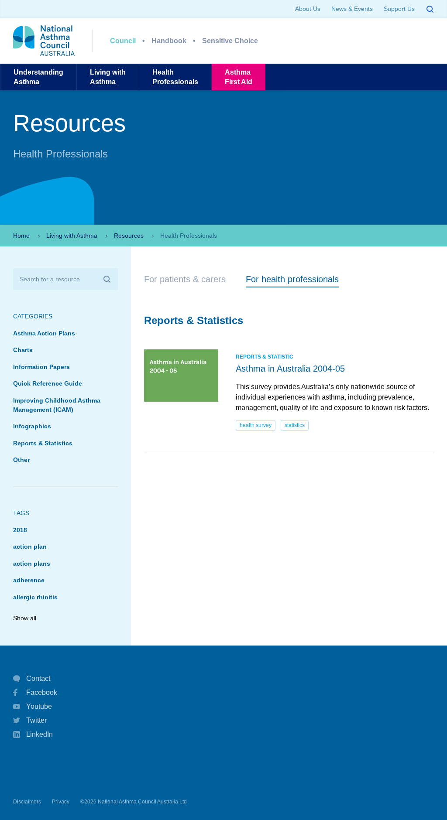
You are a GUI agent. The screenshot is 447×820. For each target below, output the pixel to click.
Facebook (41, 692)
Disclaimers (27, 802)
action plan (30, 546)
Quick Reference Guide (47, 383)
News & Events (352, 8)
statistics (295, 425)
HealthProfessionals (175, 76)
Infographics (32, 426)
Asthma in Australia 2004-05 (290, 368)
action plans (31, 563)
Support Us (399, 8)
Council (123, 40)
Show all (24, 618)
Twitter (36, 720)
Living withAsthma (108, 76)
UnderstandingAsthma (38, 76)
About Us (307, 8)
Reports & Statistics (42, 443)
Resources (129, 235)
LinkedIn (39, 734)
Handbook (168, 40)
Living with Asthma (71, 235)
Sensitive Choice (230, 40)
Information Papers (41, 366)
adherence (29, 580)
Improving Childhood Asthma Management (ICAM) (56, 405)
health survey (256, 425)
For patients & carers (185, 279)
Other (21, 459)
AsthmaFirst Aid (238, 76)
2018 (20, 529)
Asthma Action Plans (44, 333)
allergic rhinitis (35, 597)
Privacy (60, 802)
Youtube (39, 706)
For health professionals (292, 279)
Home (21, 235)
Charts (23, 349)
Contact (38, 678)
